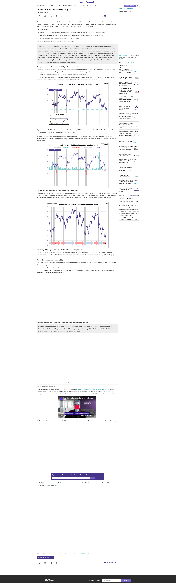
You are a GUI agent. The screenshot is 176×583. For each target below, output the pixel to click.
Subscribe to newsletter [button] (130, 5)
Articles (122, 198)
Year (138, 195)
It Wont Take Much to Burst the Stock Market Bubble (133, 201)
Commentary (130, 198)
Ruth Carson (122, 207)
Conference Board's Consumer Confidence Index (90, 389)
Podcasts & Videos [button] (85, 5)
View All (132, 62)
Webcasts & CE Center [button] (70, 5)
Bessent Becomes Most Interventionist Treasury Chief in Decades (137, 209)
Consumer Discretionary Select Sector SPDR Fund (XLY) (74, 554)
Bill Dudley (122, 202)
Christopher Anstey (123, 211)
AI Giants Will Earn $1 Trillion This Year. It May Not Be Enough (136, 214)
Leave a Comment (111, 16)
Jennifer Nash (42, 12)
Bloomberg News (128, 202)
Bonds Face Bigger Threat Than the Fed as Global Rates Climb (136, 205)
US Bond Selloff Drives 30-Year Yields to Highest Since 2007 (135, 218)
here (56, 485)
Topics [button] (58, 5)
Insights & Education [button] (46, 5)
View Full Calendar (123, 55)
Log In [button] (138, 5)
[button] (39, 16)
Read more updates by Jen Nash (45, 557)
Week (131, 195)
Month (134, 195)
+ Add (120, 57)
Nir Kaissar (122, 215)
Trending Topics (124, 62)
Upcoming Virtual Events (125, 66)
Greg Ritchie (122, 219)
